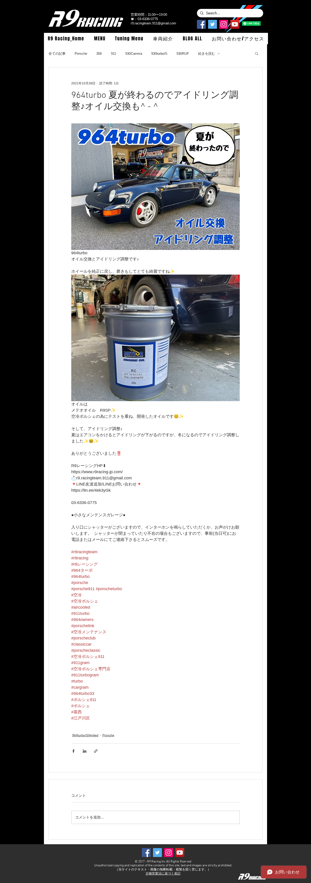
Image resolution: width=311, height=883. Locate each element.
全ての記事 (57, 53)
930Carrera (133, 53)
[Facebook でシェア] (73, 751)
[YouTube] (234, 24)
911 (113, 53)
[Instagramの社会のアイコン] (223, 24)
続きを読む (206, 53)
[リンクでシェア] (96, 751)
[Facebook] (201, 24)
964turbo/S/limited (85, 735)
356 (99, 53)
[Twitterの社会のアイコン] (212, 24)
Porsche (81, 53)
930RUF (182, 53)
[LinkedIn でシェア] (84, 751)
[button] (99, 38)
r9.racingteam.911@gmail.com (153, 23)
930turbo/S (159, 53)
